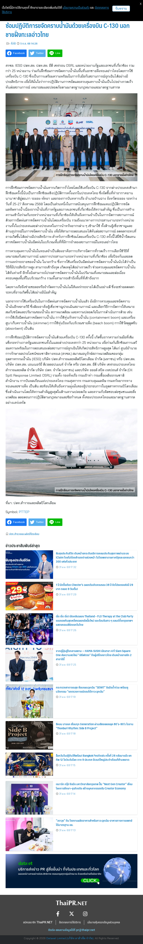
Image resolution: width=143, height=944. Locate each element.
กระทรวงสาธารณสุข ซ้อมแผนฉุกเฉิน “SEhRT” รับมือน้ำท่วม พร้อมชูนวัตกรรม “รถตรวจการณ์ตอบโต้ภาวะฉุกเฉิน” (92, 689)
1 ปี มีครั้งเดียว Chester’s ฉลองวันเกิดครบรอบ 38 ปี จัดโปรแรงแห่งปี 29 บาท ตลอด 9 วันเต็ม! (94, 586)
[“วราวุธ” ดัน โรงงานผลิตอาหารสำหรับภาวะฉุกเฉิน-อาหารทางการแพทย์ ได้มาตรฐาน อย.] (29, 834)
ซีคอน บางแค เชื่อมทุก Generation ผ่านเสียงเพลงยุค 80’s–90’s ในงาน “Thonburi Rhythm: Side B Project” (94, 726)
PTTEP (24, 512)
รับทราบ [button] (121, 8)
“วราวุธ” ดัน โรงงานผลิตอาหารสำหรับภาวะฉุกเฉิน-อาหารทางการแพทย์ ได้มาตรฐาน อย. (94, 822)
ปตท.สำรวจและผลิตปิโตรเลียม (24, 534)
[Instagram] (85, 913)
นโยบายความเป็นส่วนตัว (76, 7)
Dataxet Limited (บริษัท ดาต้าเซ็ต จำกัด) (69, 938)
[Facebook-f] (57, 913)
